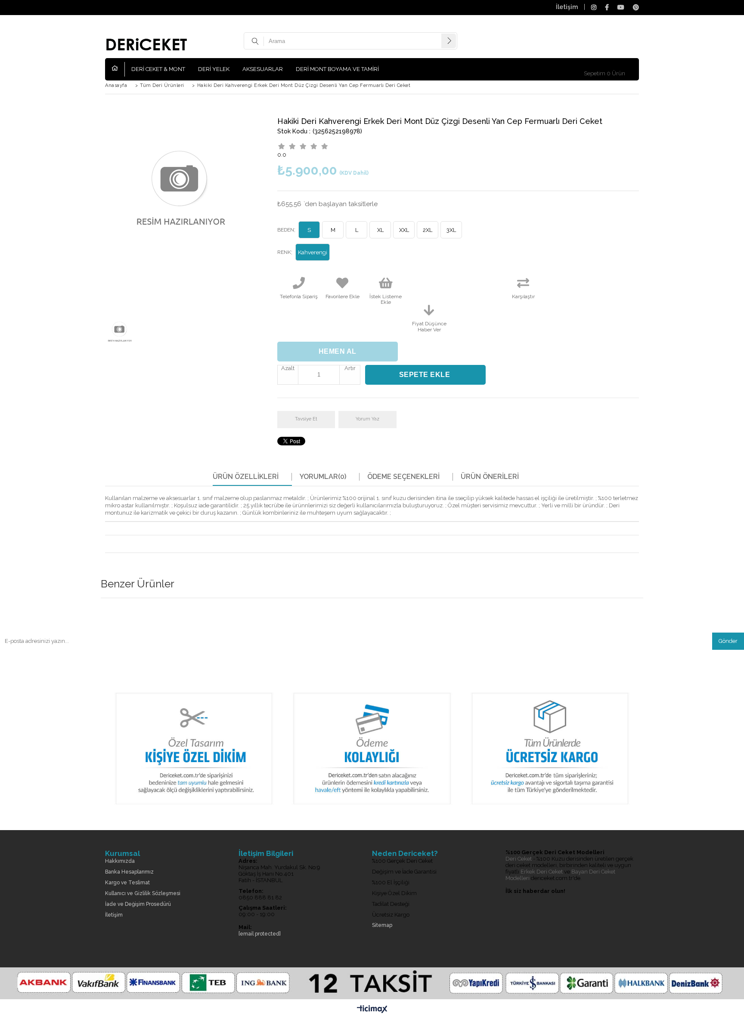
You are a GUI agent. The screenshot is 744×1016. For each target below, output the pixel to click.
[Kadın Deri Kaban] (371, 811)
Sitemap (382, 925)
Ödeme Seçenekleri (403, 477)
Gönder (728, 641)
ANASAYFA (118, 69)
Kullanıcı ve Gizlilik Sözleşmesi (142, 893)
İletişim (567, 7)
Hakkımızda (120, 861)
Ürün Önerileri (490, 477)
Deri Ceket (518, 858)
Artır (350, 368)
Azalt (287, 368)
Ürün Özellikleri (246, 477)
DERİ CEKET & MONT (158, 69)
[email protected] (260, 934)
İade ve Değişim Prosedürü (138, 904)
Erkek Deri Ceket (542, 871)
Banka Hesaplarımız (129, 872)
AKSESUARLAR (262, 69)
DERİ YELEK (213, 69)
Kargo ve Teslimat (127, 883)
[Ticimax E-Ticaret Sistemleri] (372, 1009)
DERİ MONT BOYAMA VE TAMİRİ (337, 69)
